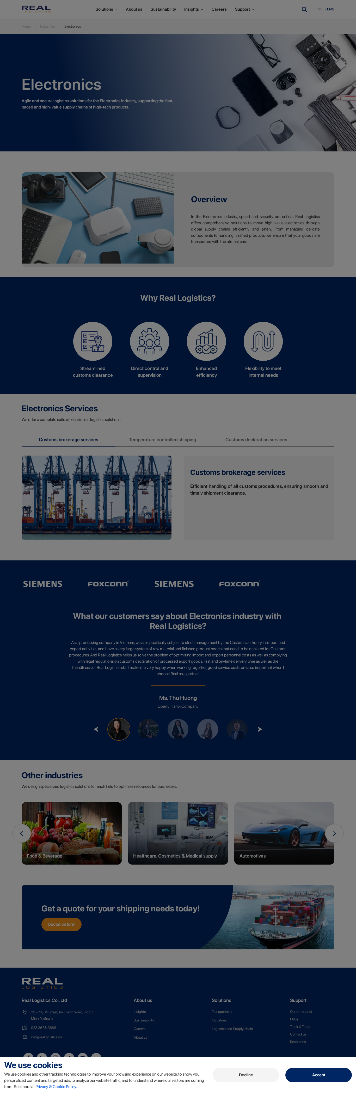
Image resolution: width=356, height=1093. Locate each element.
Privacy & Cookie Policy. (56, 1086)
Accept (318, 1074)
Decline (246, 1074)
